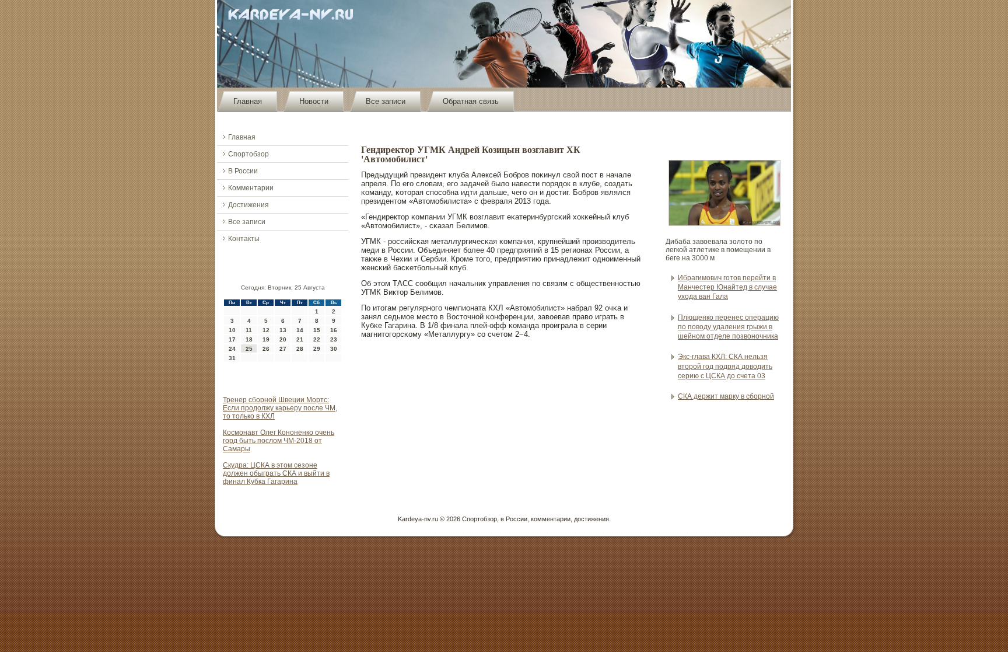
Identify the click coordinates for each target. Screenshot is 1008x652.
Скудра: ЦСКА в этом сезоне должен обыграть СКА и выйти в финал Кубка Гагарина (276, 473)
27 (282, 349)
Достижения (248, 205)
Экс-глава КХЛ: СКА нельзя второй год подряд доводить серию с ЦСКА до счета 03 (725, 366)
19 (266, 339)
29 (316, 349)
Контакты (244, 239)
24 (232, 349)
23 (333, 339)
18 (249, 339)
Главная (247, 101)
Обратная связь (471, 101)
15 (316, 330)
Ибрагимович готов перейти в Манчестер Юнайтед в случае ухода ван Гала (727, 287)
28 (299, 349)
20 (282, 339)
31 (232, 358)
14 (299, 330)
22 (316, 339)
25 (249, 349)
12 (266, 330)
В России (243, 171)
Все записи (385, 101)
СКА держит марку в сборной (726, 396)
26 (266, 349)
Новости (313, 101)
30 (333, 349)
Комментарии (251, 188)
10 (232, 330)
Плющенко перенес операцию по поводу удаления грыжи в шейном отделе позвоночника (728, 327)
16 (333, 330)
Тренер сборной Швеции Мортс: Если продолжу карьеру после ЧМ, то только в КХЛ (280, 408)
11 (249, 330)
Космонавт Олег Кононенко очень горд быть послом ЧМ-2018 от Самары (278, 440)
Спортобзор (248, 154)
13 (282, 330)
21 (299, 339)
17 (232, 339)
